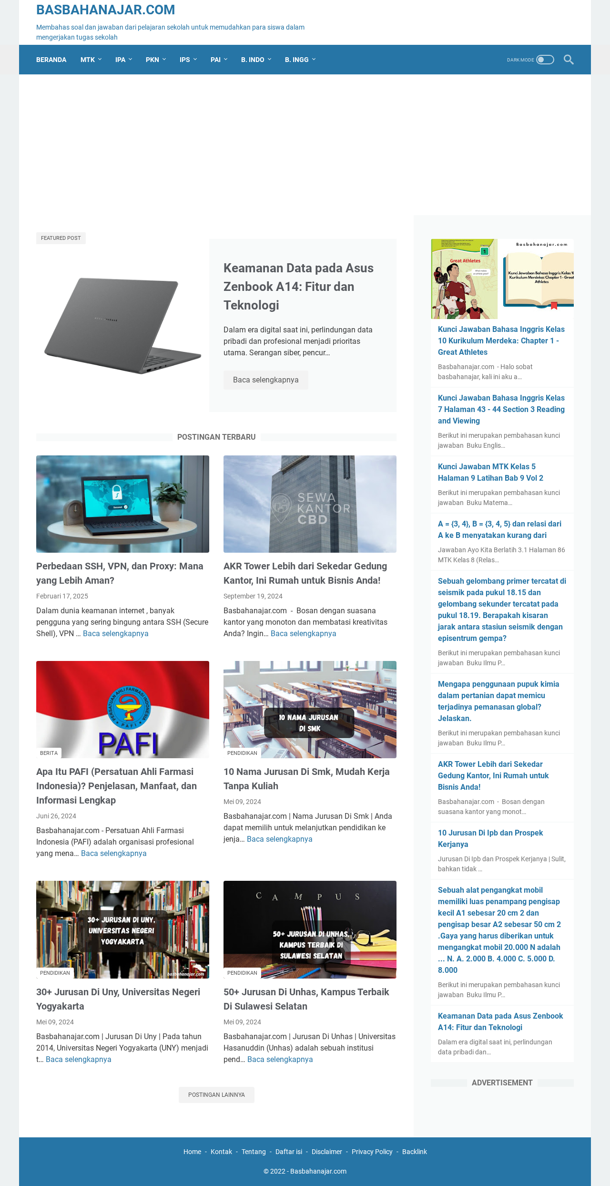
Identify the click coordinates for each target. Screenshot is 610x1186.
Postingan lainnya (216, 1095)
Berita (49, 753)
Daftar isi (288, 1151)
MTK (88, 59)
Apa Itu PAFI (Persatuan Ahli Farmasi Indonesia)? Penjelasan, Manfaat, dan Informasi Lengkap (116, 786)
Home (192, 1151)
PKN (152, 59)
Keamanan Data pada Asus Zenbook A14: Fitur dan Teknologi (299, 286)
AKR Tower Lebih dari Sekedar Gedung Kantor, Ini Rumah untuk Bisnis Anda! (493, 776)
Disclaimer (327, 1151)
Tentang (254, 1151)
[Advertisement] (305, 148)
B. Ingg (297, 59)
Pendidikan (242, 753)
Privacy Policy (372, 1151)
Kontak (221, 1151)
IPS (185, 59)
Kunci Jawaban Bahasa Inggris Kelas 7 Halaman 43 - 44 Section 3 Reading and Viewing (501, 409)
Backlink (414, 1151)
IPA (120, 59)
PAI (216, 59)
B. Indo (252, 59)
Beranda (51, 59)
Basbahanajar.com (105, 10)
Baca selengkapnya (270, 380)
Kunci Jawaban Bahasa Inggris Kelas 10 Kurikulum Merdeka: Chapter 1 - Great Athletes (501, 341)
